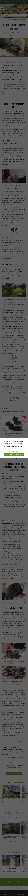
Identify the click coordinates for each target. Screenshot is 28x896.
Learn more (15, 451)
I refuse (9, 454)
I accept (20, 454)
